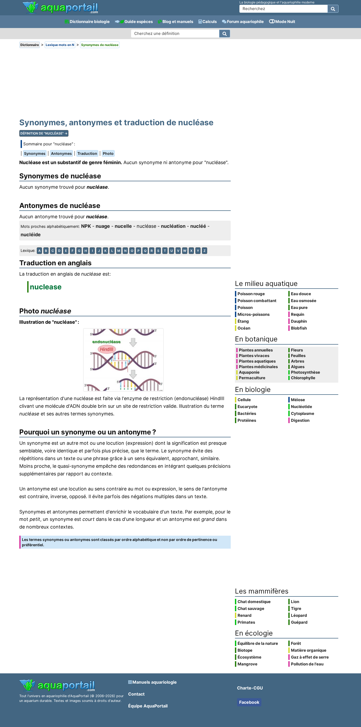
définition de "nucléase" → (43, 133)
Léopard (299, 615)
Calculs (209, 21)
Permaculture (252, 378)
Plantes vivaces (254, 356)
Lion (295, 601)
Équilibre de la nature (258, 643)
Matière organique (308, 650)
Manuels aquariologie (154, 682)
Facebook (249, 702)
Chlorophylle (303, 378)
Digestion (300, 420)
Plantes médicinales (258, 367)
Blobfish (299, 328)
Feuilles (298, 356)
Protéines (247, 420)
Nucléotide (301, 406)
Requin (297, 314)
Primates (246, 622)
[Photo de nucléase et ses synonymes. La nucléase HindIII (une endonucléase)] (125, 360)
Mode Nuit (285, 21)
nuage (103, 226)
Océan (244, 328)
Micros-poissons (254, 314)
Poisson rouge (251, 293)
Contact (136, 694)
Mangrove (247, 663)
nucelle (123, 226)
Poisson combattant (257, 300)
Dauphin (299, 321)
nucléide (31, 234)
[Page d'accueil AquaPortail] (60, 13)
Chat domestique (254, 601)
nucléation (173, 226)
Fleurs (297, 350)
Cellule (244, 399)
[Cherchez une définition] (224, 34)
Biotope (245, 650)
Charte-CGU (250, 688)
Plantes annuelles (256, 350)
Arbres (297, 361)
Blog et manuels (178, 21)
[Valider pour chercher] (333, 9)
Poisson (245, 307)
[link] (60, 8)
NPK (86, 226)
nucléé (198, 226)
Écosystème (249, 657)
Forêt (296, 643)
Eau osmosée (303, 300)
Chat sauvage (251, 608)
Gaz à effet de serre (310, 657)
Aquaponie (249, 372)
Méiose (298, 399)
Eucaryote (247, 406)
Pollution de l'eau (307, 663)
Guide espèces (138, 21)
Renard (245, 615)
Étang (243, 321)
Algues (297, 367)
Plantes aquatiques (257, 361)
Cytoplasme (302, 413)
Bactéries (247, 413)
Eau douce (301, 293)
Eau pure (299, 307)
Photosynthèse (305, 372)
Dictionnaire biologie (90, 21)
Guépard (299, 622)
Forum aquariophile (245, 21)
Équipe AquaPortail (148, 706)
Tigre (296, 608)
